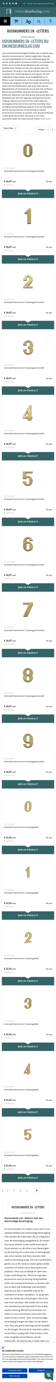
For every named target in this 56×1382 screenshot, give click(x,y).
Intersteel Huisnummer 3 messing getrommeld (24, 368)
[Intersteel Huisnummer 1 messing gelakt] (28, 872)
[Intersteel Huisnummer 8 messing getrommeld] (28, 675)
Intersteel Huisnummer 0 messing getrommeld (24, 171)
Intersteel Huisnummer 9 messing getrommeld (24, 761)
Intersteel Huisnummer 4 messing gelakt (21, 1089)
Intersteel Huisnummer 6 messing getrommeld (24, 565)
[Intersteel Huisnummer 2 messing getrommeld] (28, 281)
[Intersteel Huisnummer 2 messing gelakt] (28, 937)
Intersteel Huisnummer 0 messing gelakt (21, 827)
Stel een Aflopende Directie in (53, 130)
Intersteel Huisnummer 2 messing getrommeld (24, 302)
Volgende (37, 1190)
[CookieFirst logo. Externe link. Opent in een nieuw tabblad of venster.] (3, 1347)
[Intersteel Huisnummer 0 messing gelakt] (28, 806)
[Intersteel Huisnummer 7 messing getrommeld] (28, 609)
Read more (45, 119)
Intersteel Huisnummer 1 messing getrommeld (24, 236)
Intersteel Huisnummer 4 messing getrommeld (24, 433)
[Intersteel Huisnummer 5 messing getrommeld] (28, 478)
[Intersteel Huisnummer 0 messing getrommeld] (28, 150)
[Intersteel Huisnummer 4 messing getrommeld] (28, 413)
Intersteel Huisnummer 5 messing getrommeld (24, 499)
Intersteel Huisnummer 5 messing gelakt (21, 1155)
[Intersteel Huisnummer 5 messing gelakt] (28, 1134)
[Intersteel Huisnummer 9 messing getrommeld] (28, 741)
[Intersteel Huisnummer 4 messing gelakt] (28, 1069)
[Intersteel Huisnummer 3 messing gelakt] (28, 1003)
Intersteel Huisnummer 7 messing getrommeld (24, 630)
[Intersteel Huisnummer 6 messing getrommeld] (28, 544)
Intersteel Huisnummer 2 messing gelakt (21, 958)
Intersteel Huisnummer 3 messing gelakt (21, 1024)
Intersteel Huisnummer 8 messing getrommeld (24, 696)
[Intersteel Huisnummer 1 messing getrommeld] (28, 216)
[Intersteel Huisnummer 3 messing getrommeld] (28, 347)
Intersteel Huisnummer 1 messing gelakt (21, 893)
